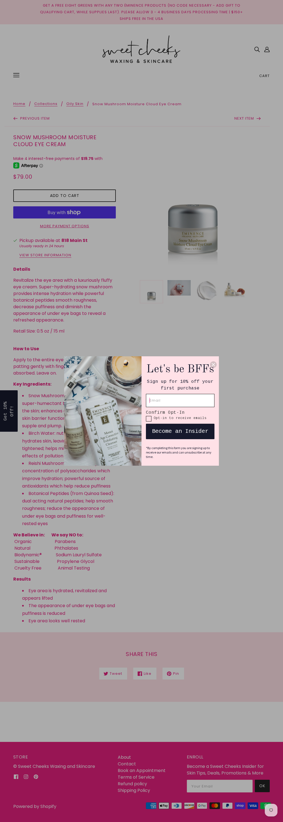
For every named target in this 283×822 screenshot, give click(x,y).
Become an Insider (180, 431)
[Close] (213, 365)
